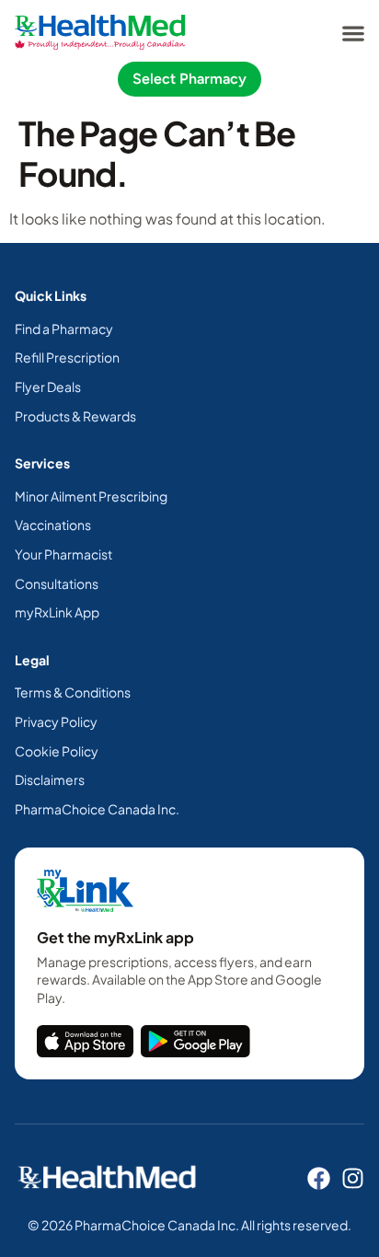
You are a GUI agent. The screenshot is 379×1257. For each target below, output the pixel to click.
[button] (353, 33)
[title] (85, 1041)
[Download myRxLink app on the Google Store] (195, 1041)
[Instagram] (352, 1178)
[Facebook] (318, 1178)
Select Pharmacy (189, 78)
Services (42, 463)
